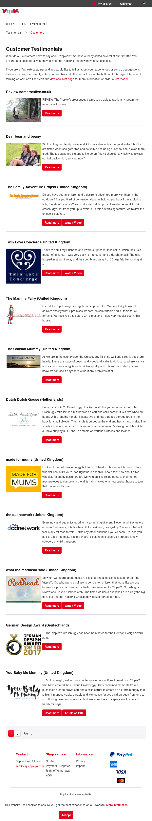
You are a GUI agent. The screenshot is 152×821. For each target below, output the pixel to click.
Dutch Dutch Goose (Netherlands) (34, 399)
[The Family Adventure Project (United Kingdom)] (23, 196)
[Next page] (18, 733)
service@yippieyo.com (30, 766)
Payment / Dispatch (58, 766)
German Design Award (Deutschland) (37, 625)
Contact (51, 761)
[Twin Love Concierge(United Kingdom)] (23, 266)
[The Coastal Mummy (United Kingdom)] (23, 361)
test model (121, 79)
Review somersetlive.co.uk (28, 91)
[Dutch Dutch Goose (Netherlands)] (23, 419)
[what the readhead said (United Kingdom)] (23, 589)
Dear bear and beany (23, 136)
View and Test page (61, 79)
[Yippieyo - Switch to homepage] (12, 14)
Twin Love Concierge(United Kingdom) (38, 242)
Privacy (80, 761)
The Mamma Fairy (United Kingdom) (36, 298)
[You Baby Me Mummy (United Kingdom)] (23, 692)
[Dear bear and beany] (23, 154)
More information (117, 805)
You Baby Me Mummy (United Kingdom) (39, 672)
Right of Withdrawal (58, 770)
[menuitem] (106, 3)
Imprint (80, 766)
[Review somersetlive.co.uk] (23, 110)
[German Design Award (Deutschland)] (23, 645)
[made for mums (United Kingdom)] (23, 479)
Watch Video (73, 222)
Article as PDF (74, 713)
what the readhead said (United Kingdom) (41, 569)
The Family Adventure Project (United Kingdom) (46, 186)
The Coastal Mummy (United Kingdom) (38, 348)
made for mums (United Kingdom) (34, 459)
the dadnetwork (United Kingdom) (34, 514)
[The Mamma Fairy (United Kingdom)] (23, 314)
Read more (52, 113)
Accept (66, 815)
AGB (49, 775)
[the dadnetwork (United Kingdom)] (23, 534)
